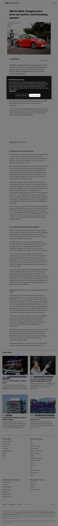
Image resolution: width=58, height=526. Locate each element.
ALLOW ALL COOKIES (35, 95)
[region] (29, 87)
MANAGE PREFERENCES (21, 95)
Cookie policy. (12, 91)
